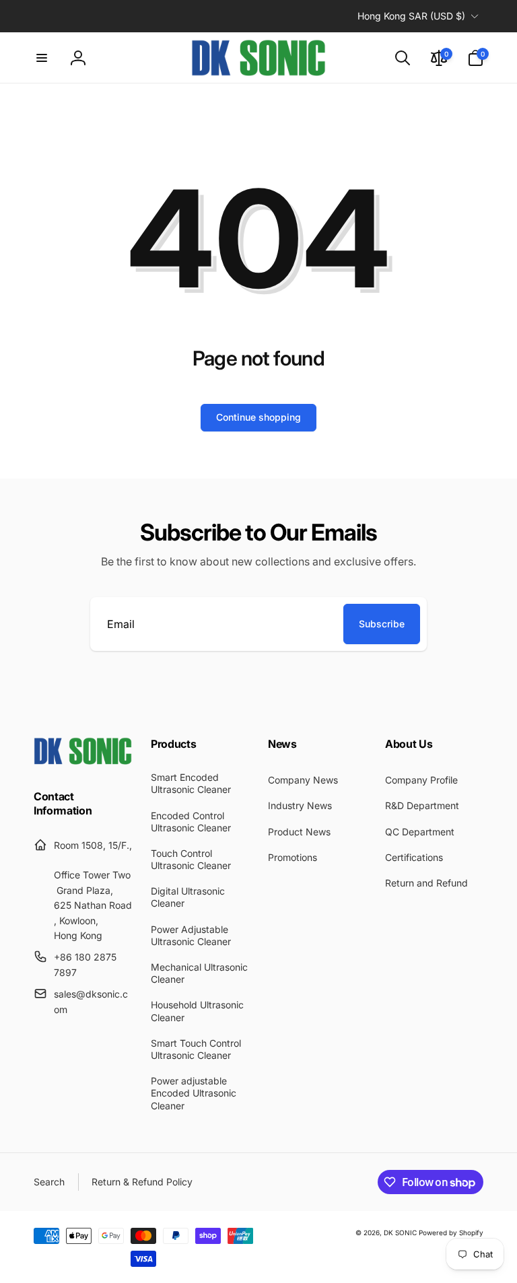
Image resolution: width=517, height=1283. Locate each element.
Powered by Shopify (451, 1232)
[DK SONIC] (83, 760)
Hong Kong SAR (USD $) (411, 16)
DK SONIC (400, 1232)
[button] (42, 58)
